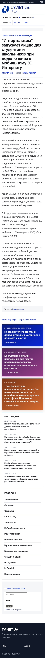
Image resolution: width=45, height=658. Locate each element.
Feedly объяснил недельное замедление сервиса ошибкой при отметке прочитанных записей (20, 465)
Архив (27, 646)
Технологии (27, 17)
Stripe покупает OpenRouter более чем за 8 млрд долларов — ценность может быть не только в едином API (22, 439)
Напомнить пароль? (14, 610)
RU (15, 22)
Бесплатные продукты (16, 551)
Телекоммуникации (22, 36)
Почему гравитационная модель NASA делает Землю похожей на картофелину (22, 426)
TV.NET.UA (10, 629)
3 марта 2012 (7, 73)
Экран (15, 17)
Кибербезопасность (14, 528)
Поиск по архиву (13, 574)
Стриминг (9, 505)
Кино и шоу (10, 516)
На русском (10, 562)
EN (19, 22)
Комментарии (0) (9, 320)
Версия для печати (27, 320)
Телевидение (11, 499)
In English (9, 568)
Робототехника (12, 534)
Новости (7, 17)
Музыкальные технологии (18, 545)
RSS (41, 2)
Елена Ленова (29, 73)
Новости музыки (13, 539)
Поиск (25, 22)
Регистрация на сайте (16, 588)
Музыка (6, 22)
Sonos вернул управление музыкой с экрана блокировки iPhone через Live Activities (21, 452)
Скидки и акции (12, 557)
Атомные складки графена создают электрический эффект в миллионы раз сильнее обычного (21, 479)
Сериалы (9, 511)
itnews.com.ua (18, 309)
